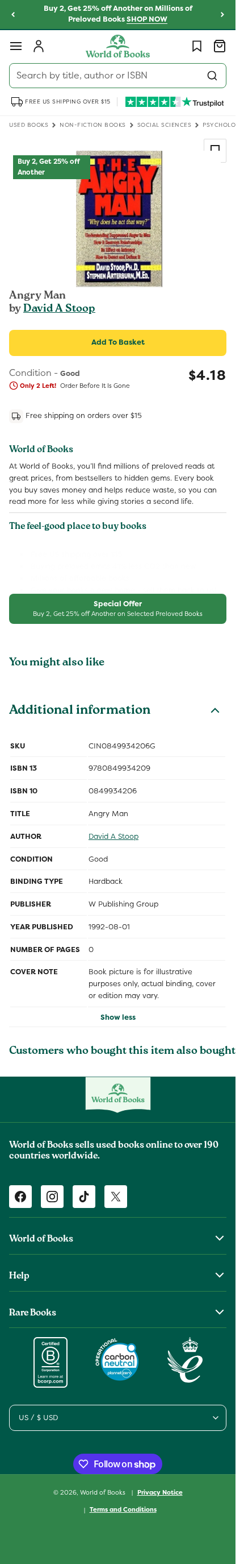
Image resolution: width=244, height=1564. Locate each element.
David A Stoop (59, 309)
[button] (16, 46)
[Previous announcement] (13, 14)
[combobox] (117, 75)
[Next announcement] (222, 14)
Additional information (79, 711)
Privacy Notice (160, 1492)
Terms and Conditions (123, 1509)
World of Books (103, 1491)
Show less (118, 1017)
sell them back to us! (179, 590)
